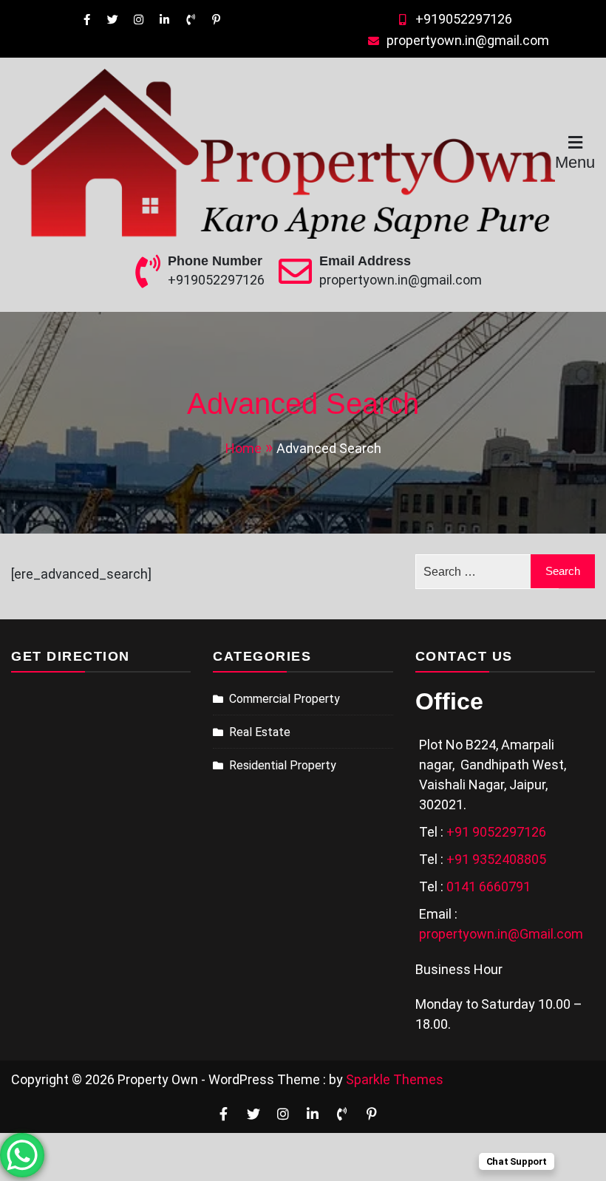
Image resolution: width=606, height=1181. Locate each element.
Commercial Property (284, 699)
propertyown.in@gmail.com (468, 40)
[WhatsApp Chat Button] (22, 1155)
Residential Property (282, 765)
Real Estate (259, 732)
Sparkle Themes (394, 1079)
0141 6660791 (488, 886)
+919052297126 (463, 19)
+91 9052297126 (496, 832)
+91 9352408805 (496, 859)
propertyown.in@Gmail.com (501, 934)
